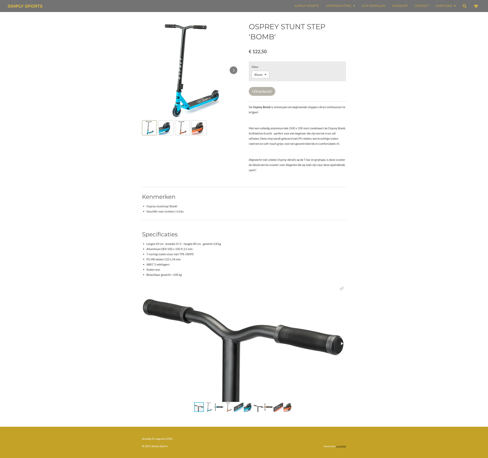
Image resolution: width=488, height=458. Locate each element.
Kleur (255, 66)
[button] (149, 127)
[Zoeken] (464, 6)
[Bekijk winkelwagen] (475, 6)
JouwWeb (341, 446)
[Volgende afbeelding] (233, 70)
